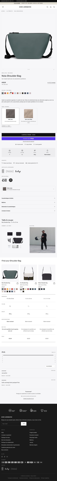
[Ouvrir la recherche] (47, 6)
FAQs (2, 432)
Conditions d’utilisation (23, 478)
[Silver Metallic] (21, 291)
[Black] (30, 289)
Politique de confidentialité (7, 442)
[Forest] (33, 289)
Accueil (3, 11)
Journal (31, 442)
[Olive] (23, 93)
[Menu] (2, 6)
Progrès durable (33, 432)
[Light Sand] (20, 93)
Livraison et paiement (6, 435)
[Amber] (8, 93)
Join (24, 423)
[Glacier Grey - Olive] (21, 289)
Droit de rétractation (5, 440)
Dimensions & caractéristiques (8, 206)
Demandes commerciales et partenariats (10, 445)
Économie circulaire (34, 435)
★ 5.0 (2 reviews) (51, 82)
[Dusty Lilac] (5, 291)
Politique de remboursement (34, 478)
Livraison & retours (6, 210)
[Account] (50, 6)
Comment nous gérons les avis (28, 398)
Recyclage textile (33, 437)
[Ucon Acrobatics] (25, 7)
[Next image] (53, 69)
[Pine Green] (3, 93)
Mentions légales (33, 445)
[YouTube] (7, 457)
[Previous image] (3, 69)
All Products (10, 11)
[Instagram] (2, 457)
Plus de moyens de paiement (28, 141)
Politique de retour (5, 437)
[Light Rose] (30, 93)
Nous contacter (4, 450)
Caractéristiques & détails (7, 198)
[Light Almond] (10, 289)
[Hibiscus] (5, 93)
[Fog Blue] (15, 93)
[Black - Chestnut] (23, 289)
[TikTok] (4, 457)
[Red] (13, 93)
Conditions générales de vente (8, 447)
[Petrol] (28, 93)
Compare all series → (6, 126)
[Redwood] (18, 93)
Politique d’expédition (45, 478)
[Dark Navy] (25, 93)
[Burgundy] (28, 289)
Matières (4, 202)
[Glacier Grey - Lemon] (26, 289)
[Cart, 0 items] (54, 6)
